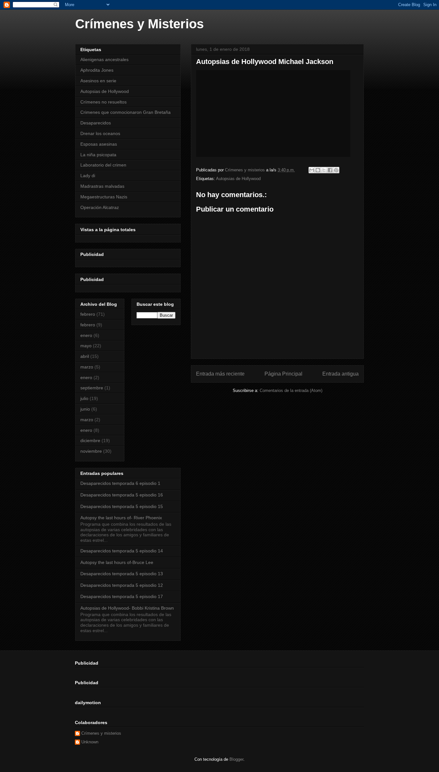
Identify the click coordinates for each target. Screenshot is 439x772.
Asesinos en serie (98, 80)
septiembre (91, 387)
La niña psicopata (98, 154)
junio (85, 409)
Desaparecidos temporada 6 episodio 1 (120, 483)
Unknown (89, 742)
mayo (86, 345)
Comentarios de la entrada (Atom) (291, 390)
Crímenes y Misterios (139, 24)
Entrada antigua (340, 374)
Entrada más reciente (220, 374)
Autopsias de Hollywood (238, 178)
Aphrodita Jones (96, 70)
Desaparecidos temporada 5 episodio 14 (121, 550)
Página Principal (283, 374)
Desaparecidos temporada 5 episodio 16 (121, 494)
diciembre (90, 440)
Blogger (236, 759)
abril (84, 356)
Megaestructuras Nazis (103, 196)
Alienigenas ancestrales (104, 59)
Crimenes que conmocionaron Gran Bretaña (125, 112)
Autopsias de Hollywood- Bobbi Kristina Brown (127, 608)
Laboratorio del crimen (103, 165)
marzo (86, 366)
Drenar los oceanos (100, 133)
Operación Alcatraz (99, 207)
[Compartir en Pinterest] (336, 170)
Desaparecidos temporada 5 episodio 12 (121, 585)
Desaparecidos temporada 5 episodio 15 (121, 506)
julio (84, 398)
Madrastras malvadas (102, 186)
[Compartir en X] (324, 170)
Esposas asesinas (98, 144)
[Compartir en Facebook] (330, 170)
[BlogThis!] (318, 170)
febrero (87, 314)
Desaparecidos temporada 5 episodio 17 (121, 596)
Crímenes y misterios (101, 733)
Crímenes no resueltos (103, 101)
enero (86, 335)
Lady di (87, 175)
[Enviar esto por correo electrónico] (312, 170)
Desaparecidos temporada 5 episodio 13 (121, 573)
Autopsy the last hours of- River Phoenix (121, 517)
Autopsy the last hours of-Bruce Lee (116, 562)
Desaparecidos (95, 122)
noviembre (91, 451)
